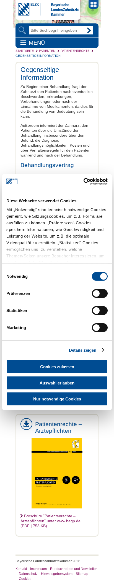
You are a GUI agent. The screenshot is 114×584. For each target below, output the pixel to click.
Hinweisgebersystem (56, 574)
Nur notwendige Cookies (57, 399)
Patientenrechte (75, 50)
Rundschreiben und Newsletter (73, 569)
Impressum (38, 569)
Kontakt (21, 569)
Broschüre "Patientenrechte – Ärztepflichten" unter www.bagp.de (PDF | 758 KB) (50, 521)
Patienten (47, 50)
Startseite (24, 50)
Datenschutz (28, 574)
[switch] (100, 293)
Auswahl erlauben (57, 382)
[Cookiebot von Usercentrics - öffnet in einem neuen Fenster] (83, 181)
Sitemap (82, 574)
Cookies (25, 579)
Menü (37, 43)
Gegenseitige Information (38, 55)
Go (89, 30)
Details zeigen (82, 350)
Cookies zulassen (57, 366)
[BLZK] (47, 14)
